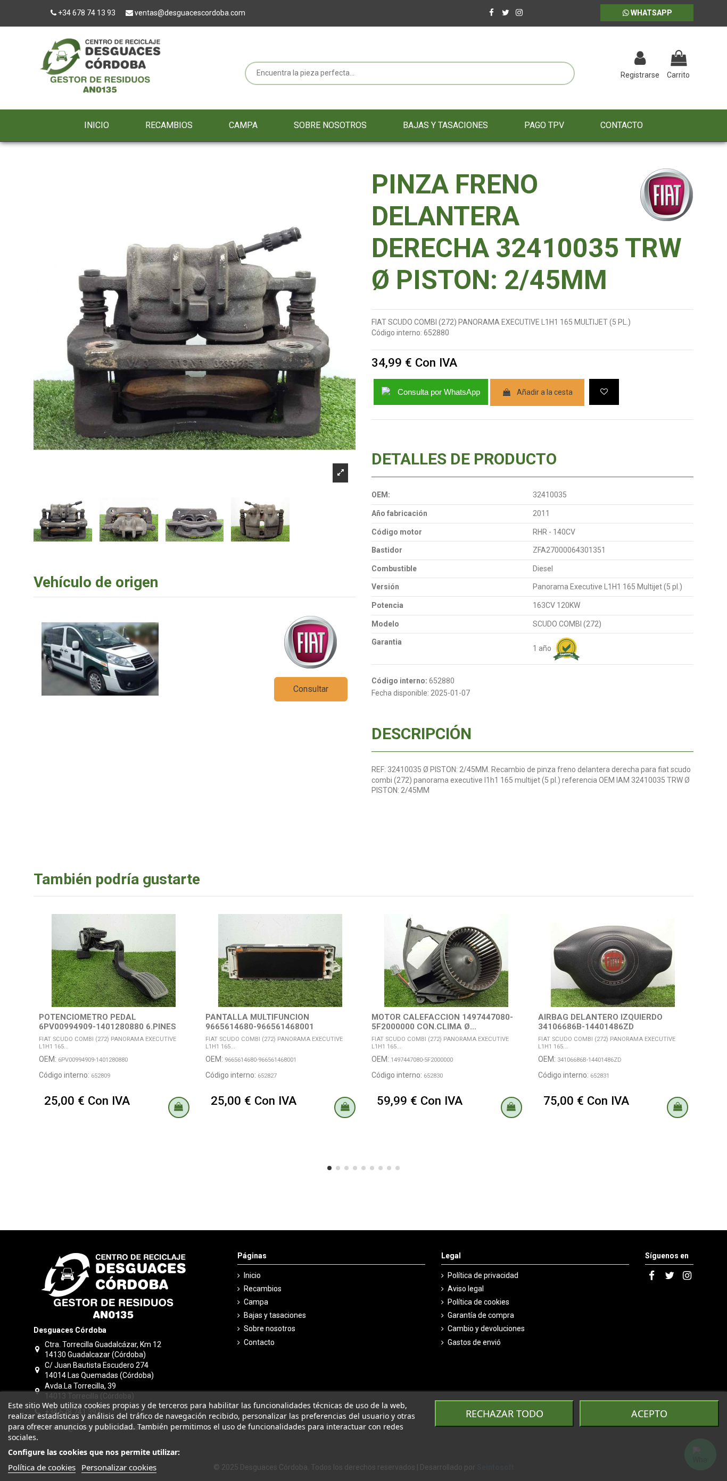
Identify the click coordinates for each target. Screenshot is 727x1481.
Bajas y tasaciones (275, 1315)
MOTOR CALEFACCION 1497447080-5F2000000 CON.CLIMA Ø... (442, 1021)
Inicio (252, 1275)
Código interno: (396, 332)
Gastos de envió (474, 1342)
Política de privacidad (483, 1275)
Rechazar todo (504, 1413)
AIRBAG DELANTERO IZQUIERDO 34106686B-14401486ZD (600, 1021)
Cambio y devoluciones (486, 1328)
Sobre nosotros (269, 1328)
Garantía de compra (481, 1315)
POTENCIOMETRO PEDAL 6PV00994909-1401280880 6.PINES (107, 1021)
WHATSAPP (650, 13)
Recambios (263, 1288)
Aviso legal (466, 1288)
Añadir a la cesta (545, 392)
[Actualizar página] (584, 59)
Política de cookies (478, 1302)
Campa (256, 1302)
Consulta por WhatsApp (439, 391)
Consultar (310, 689)
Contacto (259, 1342)
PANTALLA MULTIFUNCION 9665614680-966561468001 (259, 1021)
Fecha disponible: (400, 693)
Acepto (649, 1413)
